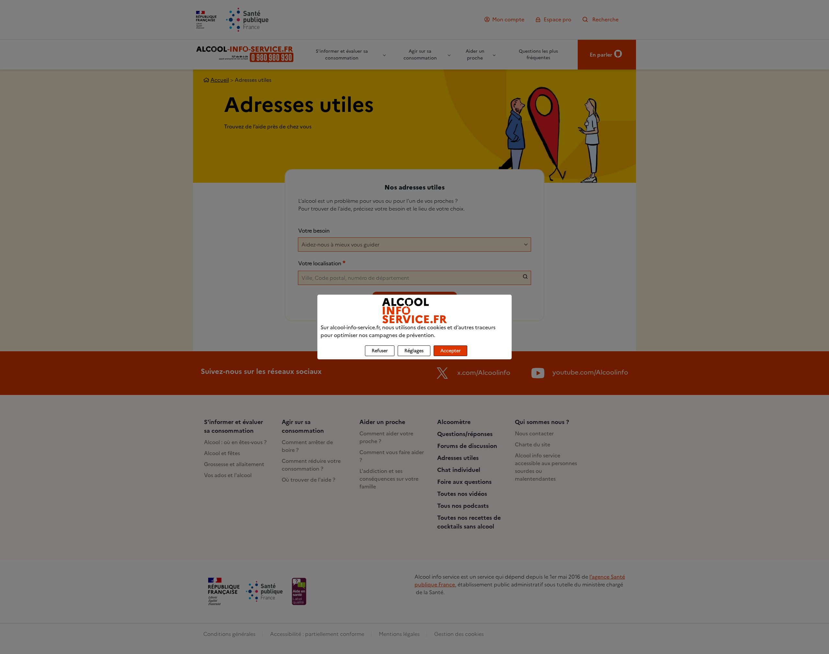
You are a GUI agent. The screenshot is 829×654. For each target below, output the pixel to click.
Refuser (380, 350)
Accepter (450, 350)
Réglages (414, 350)
